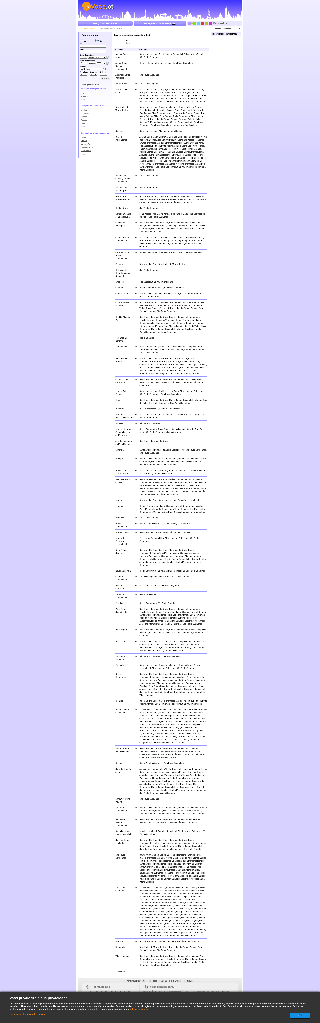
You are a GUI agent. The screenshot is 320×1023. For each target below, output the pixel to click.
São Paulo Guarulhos (149, 57)
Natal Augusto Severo (189, 92)
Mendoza (185, 915)
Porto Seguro (166, 116)
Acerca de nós (101, 986)
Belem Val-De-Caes (168, 137)
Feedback (153, 981)
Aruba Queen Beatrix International (155, 252)
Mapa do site (166, 981)
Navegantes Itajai (147, 873)
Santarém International (193, 98)
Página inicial (89, 28)
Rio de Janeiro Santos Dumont (164, 119)
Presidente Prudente (156, 876)
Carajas (162, 89)
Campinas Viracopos (168, 107)
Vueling (84, 110)
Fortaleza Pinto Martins (192, 89)
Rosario (143, 736)
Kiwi (82, 93)
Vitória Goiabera (190, 125)
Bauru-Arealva (146, 855)
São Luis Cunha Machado (151, 101)
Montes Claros (173, 113)
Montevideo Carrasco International (163, 618)
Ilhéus (193, 110)
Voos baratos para (161, 986)
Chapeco (192, 347)
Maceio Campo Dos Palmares (153, 152)
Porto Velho (168, 95)
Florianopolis (145, 146)
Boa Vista (144, 140)
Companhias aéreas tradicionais (95, 133)
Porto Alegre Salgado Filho (185, 155)
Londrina (190, 323)
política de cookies (139, 1009)
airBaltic (84, 141)
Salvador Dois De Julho (194, 54)
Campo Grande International (172, 302)
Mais (83, 100)
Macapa (143, 92)
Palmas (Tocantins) (163, 155)
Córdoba (144, 718)
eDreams (84, 96)
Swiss (83, 137)
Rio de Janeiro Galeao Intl (171, 54)
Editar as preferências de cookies (27, 1014)
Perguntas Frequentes (136, 981)
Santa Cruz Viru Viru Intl (173, 929)
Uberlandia (177, 125)
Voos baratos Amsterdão (174, 991)
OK (300, 1015)
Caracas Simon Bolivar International (156, 63)
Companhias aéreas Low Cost (111, 28)
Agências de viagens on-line (93, 89)
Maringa (167, 240)
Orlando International (167, 831)
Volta (100, 41)
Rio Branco (198, 95)
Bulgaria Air (85, 144)
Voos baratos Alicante (153, 991)
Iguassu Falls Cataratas (174, 323)
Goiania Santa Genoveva (178, 110)
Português (189, 981)
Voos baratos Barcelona (195, 991)
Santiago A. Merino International (154, 122)
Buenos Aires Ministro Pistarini (163, 140)
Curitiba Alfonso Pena (193, 143)
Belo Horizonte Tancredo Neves (192, 137)
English (178, 981)
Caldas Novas (165, 858)
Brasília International (149, 54)
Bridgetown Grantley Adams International (170, 894)
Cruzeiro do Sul (174, 89)
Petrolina (144, 686)
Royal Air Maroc (87, 147)
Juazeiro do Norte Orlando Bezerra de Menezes (171, 751)
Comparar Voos (89, 35)
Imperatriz (158, 149)
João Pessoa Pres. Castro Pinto (178, 149)
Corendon (85, 123)
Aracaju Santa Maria (149, 137)
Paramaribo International (151, 95)
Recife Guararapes (183, 95)
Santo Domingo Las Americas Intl (179, 523)
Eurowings (85, 113)
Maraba (175, 92)
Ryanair (84, 117)
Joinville (155, 870)
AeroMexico (86, 151)
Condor (84, 120)
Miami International (190, 727)
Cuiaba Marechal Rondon (171, 143)
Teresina (202, 167)
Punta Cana (164, 158)
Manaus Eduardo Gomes (159, 92)
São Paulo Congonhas (150, 84)
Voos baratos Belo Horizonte (217, 991)
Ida (85, 41)
